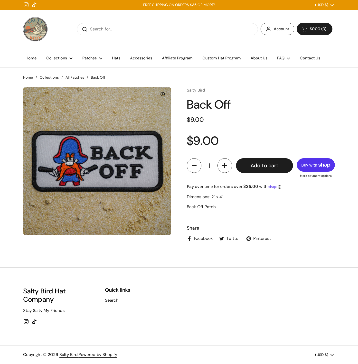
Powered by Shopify (97, 354)
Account (281, 28)
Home (28, 77)
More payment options (316, 176)
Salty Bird (68, 354)
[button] (314, 29)
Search (111, 300)
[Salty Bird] (35, 29)
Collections (49, 77)
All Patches (75, 77)
